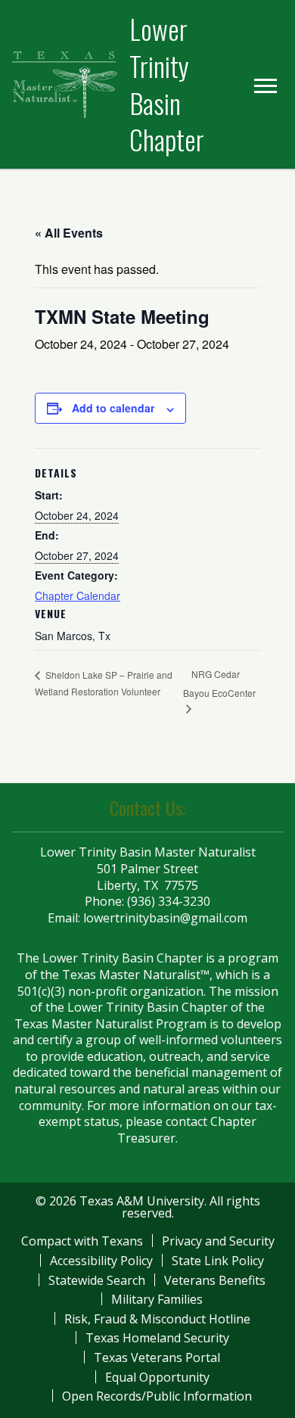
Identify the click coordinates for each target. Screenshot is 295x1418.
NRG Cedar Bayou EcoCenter (219, 682)
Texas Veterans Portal (157, 1357)
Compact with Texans (82, 1241)
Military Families (157, 1299)
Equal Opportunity (157, 1377)
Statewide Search (96, 1280)
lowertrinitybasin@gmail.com (165, 918)
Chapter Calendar (77, 595)
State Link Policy (218, 1260)
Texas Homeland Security (157, 1337)
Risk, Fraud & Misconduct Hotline (157, 1319)
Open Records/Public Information (157, 1396)
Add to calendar (113, 407)
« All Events (69, 232)
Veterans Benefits (215, 1280)
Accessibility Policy (101, 1260)
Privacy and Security (218, 1241)
